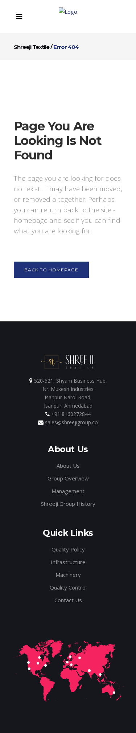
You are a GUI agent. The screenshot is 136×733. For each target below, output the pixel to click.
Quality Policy (68, 549)
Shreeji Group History (68, 503)
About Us (68, 465)
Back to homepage (51, 269)
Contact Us (68, 600)
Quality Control (68, 587)
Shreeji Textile (31, 46)
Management (68, 491)
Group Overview (68, 478)
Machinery (68, 574)
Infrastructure (68, 562)
